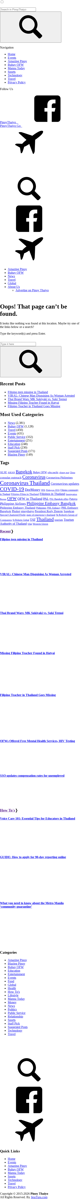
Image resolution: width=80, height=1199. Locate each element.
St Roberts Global (21, 520)
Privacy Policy (17, 1187)
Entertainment (16, 440)
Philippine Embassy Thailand (17, 507)
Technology (15, 1030)
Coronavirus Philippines (59, 477)
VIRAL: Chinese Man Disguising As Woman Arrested (41, 395)
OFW (12, 498)
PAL (46, 499)
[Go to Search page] (29, 202)
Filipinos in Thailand (52, 494)
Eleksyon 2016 (53, 490)
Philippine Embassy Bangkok (51, 503)
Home (11, 1158)
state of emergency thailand (40, 514)
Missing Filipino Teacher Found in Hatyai (33, 402)
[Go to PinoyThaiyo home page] (26, 168)
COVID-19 (12, 489)
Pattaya (73, 498)
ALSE (3, 472)
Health (12, 988)
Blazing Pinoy (16, 454)
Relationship (15, 1016)
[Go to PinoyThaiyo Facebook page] (29, 232)
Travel (12, 430)
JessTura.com (39, 1197)
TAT (33, 520)
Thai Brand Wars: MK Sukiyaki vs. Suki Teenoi (37, 399)
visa (30, 523)
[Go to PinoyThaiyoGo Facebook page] (29, 262)
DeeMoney (32, 490)
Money (12, 1002)
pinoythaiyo (27, 511)
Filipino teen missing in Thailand (28, 392)
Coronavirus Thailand (25, 483)
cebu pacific (53, 472)
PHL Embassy (54, 508)
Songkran (69, 511)
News (11, 422)
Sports (12, 1020)
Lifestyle (13, 995)
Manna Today (16, 998)
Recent (5, 531)
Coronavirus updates (65, 484)
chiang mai (64, 472)
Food (11, 981)
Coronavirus (33, 476)
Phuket (16, 511)
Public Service (16, 437)
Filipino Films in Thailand (25, 494)
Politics (12, 1009)
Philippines (41, 508)
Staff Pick (14, 447)
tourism (59, 519)
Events (12, 433)
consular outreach (11, 477)
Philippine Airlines (13, 504)
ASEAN (11, 472)
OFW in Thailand (29, 499)
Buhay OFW (16, 426)
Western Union (40, 524)
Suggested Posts (18, 451)
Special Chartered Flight (13, 514)
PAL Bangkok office (59, 499)
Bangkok (24, 471)
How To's (7, 810)
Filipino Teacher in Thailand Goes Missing (34, 406)
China (72, 472)
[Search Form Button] (30, 27)
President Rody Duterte (49, 511)
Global (12, 984)
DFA (43, 490)
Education (14, 444)
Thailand (45, 519)
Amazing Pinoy (17, 960)
